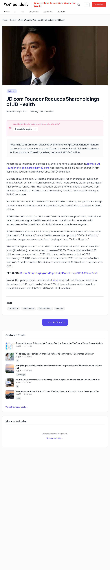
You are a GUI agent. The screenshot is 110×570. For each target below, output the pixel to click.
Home (5, 20)
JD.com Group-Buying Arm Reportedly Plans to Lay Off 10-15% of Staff (58, 273)
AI (15, 12)
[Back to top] (103, 563)
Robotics (33, 12)
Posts (13, 20)
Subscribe (99, 4)
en (87, 4)
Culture (61, 12)
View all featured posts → (17, 407)
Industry (12, 91)
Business (48, 12)
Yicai (55, 280)
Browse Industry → (55, 438)
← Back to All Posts (55, 322)
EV (23, 12)
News (6, 12)
